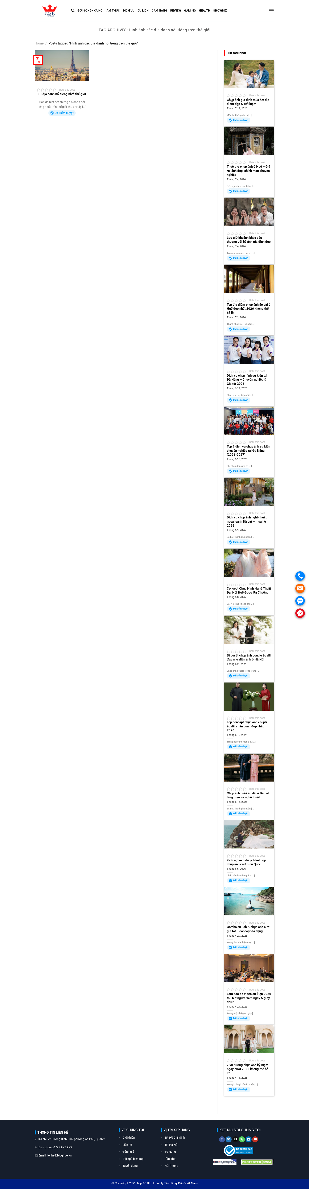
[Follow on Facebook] (222, 1139)
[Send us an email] (235, 1139)
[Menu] (271, 10)
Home (39, 43)
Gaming (190, 10)
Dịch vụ (129, 10)
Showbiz (220, 10)
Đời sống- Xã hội (90, 10)
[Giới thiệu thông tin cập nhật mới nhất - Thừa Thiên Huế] (50, 11)
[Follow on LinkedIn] (249, 1139)
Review (175, 10)
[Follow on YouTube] (255, 1139)
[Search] (73, 10)
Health (204, 10)
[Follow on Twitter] (229, 1139)
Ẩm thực (113, 10)
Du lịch (143, 10)
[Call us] (242, 1139)
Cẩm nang (159, 10)
